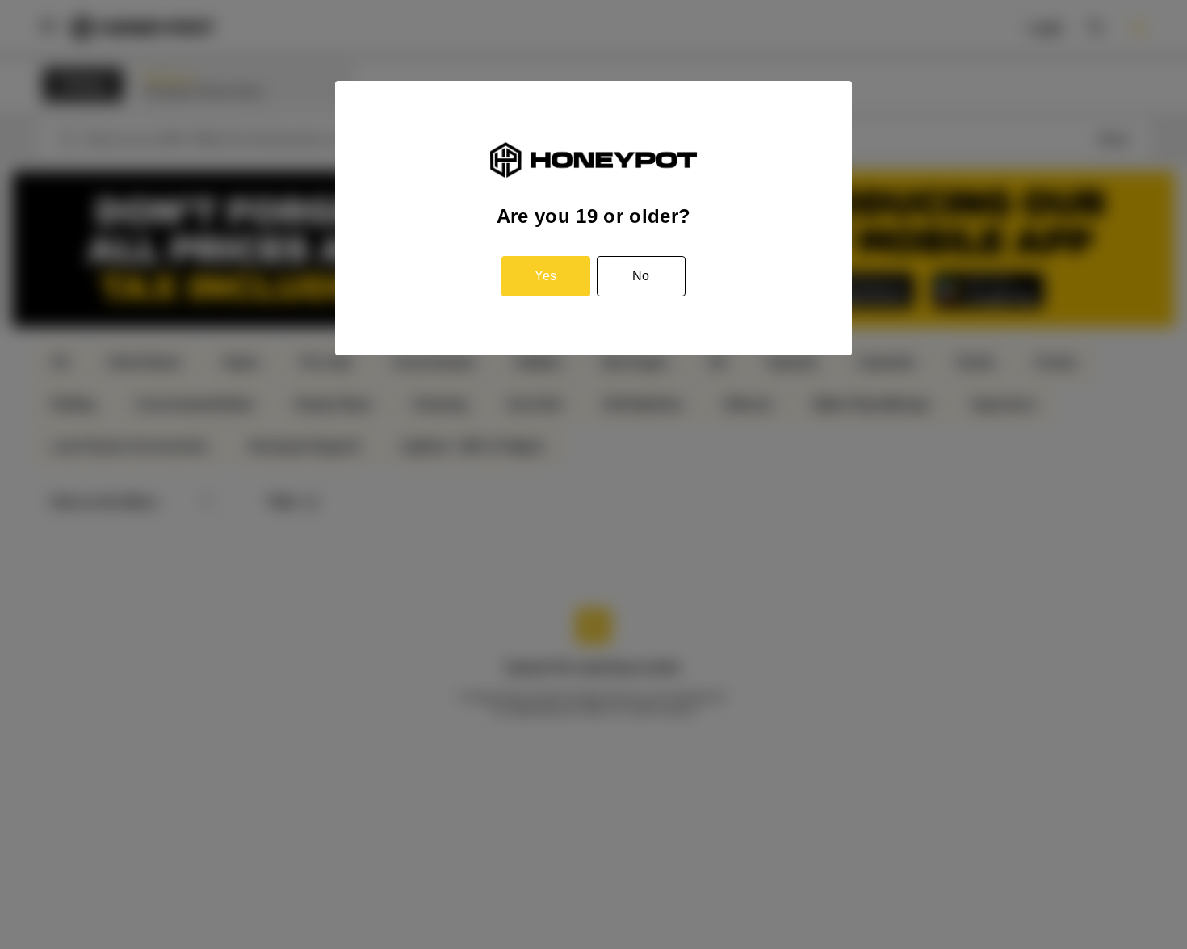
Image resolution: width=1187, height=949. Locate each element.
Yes (545, 276)
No (640, 276)
